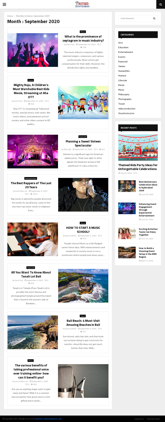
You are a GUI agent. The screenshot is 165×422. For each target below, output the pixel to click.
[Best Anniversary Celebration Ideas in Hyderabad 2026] (127, 186)
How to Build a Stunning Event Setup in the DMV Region (148, 252)
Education (123, 47)
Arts (120, 42)
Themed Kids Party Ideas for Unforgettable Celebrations (138, 166)
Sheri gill (67, 149)
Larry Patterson (21, 381)
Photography (124, 99)
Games (121, 66)
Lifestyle (122, 80)
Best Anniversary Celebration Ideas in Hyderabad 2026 (148, 186)
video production (126, 108)
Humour (122, 75)
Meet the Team (153, 419)
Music (83, 32)
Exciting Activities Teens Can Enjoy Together (148, 231)
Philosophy (123, 94)
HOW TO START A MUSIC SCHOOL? (83, 229)
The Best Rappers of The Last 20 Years (31, 184)
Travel (83, 316)
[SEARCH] (154, 18)
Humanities (124, 70)
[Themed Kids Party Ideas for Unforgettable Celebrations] (138, 147)
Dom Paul (70, 44)
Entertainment (30, 178)
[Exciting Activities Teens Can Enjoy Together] (127, 233)
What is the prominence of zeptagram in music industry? (83, 38)
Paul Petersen (21, 191)
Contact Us (139, 419)
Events (121, 56)
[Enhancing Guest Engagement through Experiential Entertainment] (127, 208)
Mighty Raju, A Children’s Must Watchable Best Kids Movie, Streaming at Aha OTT (31, 90)
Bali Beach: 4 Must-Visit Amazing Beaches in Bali (83, 322)
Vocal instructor (126, 113)
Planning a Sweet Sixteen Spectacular (83, 143)
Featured (82, 137)
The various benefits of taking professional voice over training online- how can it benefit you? (31, 371)
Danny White (70, 235)
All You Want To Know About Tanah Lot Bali (31, 274)
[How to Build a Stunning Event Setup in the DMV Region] (127, 252)
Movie (30, 80)
